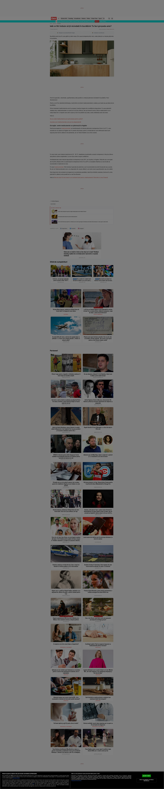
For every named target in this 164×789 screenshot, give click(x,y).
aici (33, 783)
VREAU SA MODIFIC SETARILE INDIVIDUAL (146, 780)
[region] (82, 780)
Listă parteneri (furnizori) (76, 780)
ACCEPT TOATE (146, 775)
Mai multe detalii (16, 777)
